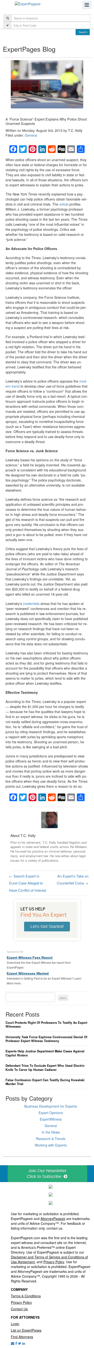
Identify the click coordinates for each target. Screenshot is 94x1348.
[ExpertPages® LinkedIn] (23, 1343)
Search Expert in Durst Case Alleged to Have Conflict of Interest (27, 883)
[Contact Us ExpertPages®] (12, 1343)
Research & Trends (50, 1138)
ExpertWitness (51, 1119)
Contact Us (19, 1308)
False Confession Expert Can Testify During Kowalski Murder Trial (45, 1082)
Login (15, 1323)
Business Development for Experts (50, 1106)
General (31, 135)
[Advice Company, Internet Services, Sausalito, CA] (51, 1202)
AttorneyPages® (52, 1218)
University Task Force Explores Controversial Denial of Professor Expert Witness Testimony (46, 1039)
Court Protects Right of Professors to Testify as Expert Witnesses (46, 1025)
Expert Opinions (51, 1112)
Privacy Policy (53, 1261)
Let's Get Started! (47, 926)
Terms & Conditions (26, 1295)
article (63, 204)
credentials (31, 603)
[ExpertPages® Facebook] (16, 1343)
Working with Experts (51, 1145)
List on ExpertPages (26, 1330)
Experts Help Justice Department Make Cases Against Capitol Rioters (45, 1053)
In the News (51, 1132)
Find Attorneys (22, 1336)
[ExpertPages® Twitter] (19, 1343)
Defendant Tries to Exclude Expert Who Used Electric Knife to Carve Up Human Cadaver (45, 1068)
